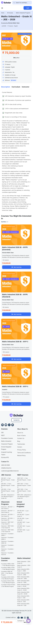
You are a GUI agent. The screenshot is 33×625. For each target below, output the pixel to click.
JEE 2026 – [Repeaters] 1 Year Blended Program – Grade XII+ (7, 496)
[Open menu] (2, 8)
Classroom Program (7, 444)
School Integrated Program (6, 448)
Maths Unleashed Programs (23, 12)
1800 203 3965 (5, 465)
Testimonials (21, 444)
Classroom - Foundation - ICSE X (7, 546)
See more (3, 221)
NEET (3, 435)
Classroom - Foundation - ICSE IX (7, 549)
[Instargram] (25, 618)
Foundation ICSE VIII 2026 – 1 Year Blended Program (8, 585)
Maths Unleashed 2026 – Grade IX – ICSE (23, 600)
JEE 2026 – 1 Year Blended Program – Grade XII (8, 491)
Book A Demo (21, 435)
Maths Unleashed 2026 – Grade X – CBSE (23, 570)
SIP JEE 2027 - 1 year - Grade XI (23, 511)
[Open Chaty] (28, 621)
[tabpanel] (16, 151)
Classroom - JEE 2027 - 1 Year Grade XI (7, 507)
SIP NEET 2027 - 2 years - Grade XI (24, 526)
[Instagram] (9, 425)
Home (2, 12)
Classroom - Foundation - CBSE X (7, 534)
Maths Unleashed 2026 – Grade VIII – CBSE (23, 577)
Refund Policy (21, 455)
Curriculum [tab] (16, 87)
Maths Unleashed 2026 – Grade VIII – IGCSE (23, 593)
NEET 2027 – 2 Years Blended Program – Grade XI (24, 485)
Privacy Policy (21, 450)
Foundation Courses (7, 438)
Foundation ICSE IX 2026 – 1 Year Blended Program (8, 581)
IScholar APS (5, 457)
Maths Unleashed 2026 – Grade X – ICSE (23, 596)
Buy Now (17, 57)
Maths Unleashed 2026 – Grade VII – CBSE (23, 581)
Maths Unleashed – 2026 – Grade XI (24, 566)
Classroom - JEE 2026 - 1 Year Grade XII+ (7, 519)
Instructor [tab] (25, 87)
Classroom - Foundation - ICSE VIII (7, 553)
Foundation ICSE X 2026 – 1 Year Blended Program (8, 577)
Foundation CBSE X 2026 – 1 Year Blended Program (8, 564)
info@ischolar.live (6, 468)
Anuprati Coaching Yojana (6, 453)
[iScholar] (6, 2)
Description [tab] (5, 87)
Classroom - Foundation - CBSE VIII (7, 542)
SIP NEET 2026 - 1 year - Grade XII (23, 530)
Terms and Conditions (24, 452)
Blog (18, 441)
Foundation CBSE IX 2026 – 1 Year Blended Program (8, 568)
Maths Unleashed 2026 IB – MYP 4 (15, 386)
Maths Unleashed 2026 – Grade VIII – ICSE (23, 604)
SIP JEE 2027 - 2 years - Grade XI (23, 515)
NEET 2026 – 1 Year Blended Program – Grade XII (24, 491)
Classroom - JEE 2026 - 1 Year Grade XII (7, 515)
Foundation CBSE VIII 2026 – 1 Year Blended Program (7, 573)
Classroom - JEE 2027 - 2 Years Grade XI (7, 511)
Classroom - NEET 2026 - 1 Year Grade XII (7, 526)
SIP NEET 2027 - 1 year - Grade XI (23, 523)
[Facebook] (2, 425)
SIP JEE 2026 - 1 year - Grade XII (23, 519)
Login (27, 8)
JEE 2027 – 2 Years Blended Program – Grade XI (8, 485)
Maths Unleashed (6, 441)
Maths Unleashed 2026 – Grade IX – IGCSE (23, 589)
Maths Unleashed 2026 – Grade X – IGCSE (23, 585)
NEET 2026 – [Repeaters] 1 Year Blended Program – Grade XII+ (24, 496)
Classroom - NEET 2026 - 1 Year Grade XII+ (7, 530)
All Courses (10, 12)
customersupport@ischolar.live (10, 471)
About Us (20, 432)
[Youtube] (6, 425)
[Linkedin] (12, 425)
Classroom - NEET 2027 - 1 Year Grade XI (7, 523)
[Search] (14, 2)
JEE (2, 432)
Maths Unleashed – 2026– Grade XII (24, 562)
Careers (19, 447)
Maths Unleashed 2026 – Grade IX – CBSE (23, 573)
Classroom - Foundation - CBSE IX (7, 538)
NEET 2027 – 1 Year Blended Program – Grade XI (24, 480)
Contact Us (17, 420)
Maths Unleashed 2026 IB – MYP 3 (15, 341)
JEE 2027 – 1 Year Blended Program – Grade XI (8, 480)
